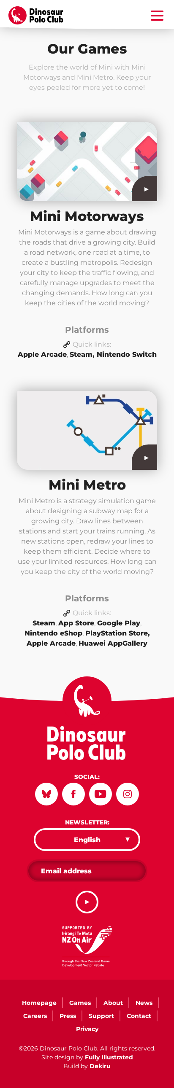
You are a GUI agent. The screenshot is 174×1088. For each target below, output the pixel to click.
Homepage (39, 1003)
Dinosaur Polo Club (40, 15)
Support (101, 1016)
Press (68, 1016)
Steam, (83, 354)
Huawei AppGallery (113, 643)
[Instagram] (127, 794)
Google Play (118, 623)
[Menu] (157, 17)
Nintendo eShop (53, 633)
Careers (35, 1016)
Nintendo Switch (127, 354)
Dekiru (100, 1066)
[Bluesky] (46, 794)
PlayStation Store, (117, 633)
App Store (76, 623)
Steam (44, 623)
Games (80, 1003)
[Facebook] (73, 794)
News (144, 1003)
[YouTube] (100, 794)
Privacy (87, 1029)
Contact (139, 1016)
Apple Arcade (42, 354)
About (113, 1003)
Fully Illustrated (109, 1057)
